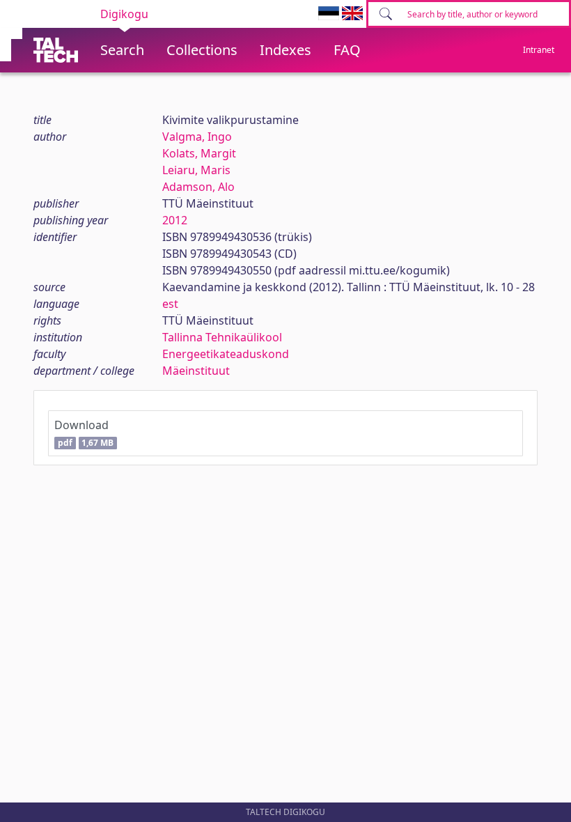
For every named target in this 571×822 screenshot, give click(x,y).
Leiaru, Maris (196, 170)
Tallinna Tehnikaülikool (222, 337)
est (170, 303)
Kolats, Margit (199, 153)
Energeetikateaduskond (225, 354)
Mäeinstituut (196, 370)
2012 (174, 220)
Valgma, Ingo (197, 136)
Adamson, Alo (198, 186)
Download (84, 433)
